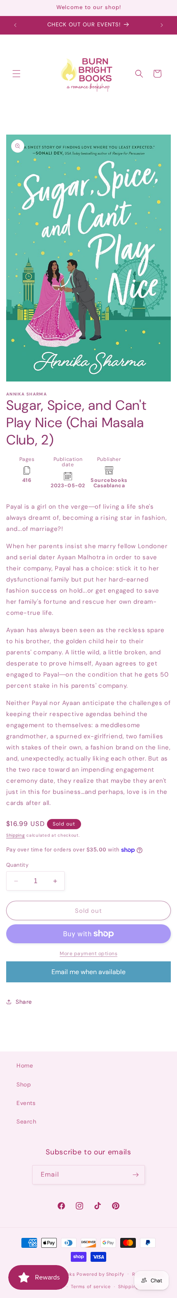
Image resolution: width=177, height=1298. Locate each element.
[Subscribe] (135, 1174)
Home (24, 1065)
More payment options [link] (88, 953)
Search (26, 1121)
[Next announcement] (162, 25)
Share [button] (24, 1001)
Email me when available (88, 972)
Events (26, 1103)
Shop (23, 1084)
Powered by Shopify (100, 1274)
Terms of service (90, 1286)
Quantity (17, 864)
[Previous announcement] (15, 25)
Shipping (15, 835)
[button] (16, 74)
